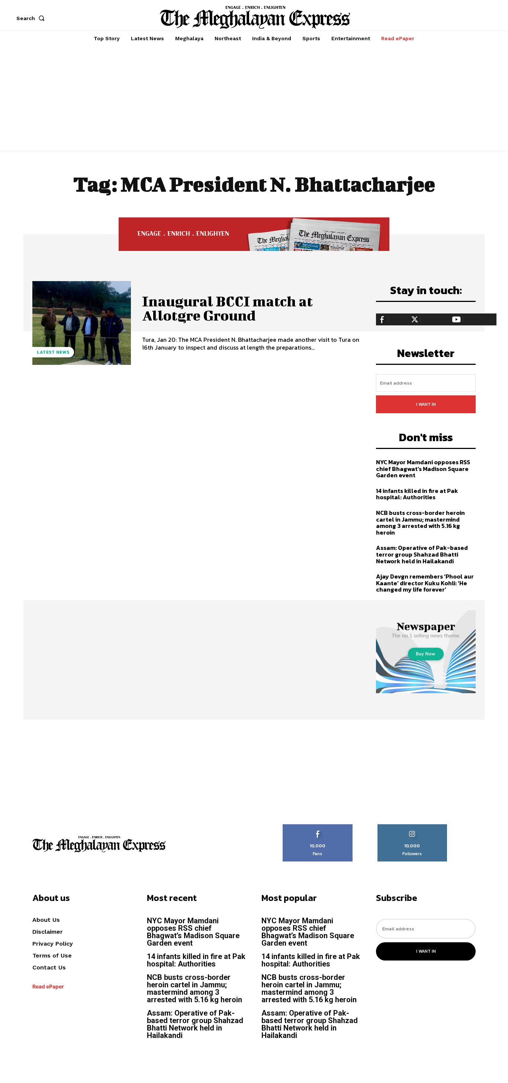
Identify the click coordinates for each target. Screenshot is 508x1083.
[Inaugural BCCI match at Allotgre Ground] (81, 323)
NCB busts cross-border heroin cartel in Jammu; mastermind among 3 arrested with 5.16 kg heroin (420, 522)
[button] (32, 18)
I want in (426, 404)
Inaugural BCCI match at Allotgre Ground (227, 308)
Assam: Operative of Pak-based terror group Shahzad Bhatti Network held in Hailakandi (422, 554)
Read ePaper (48, 986)
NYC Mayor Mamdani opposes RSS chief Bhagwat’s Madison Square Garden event (423, 469)
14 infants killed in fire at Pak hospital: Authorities (417, 494)
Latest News (53, 352)
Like (317, 827)
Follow (412, 827)
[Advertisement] (254, 98)
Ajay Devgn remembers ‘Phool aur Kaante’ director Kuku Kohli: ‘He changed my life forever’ (425, 583)
